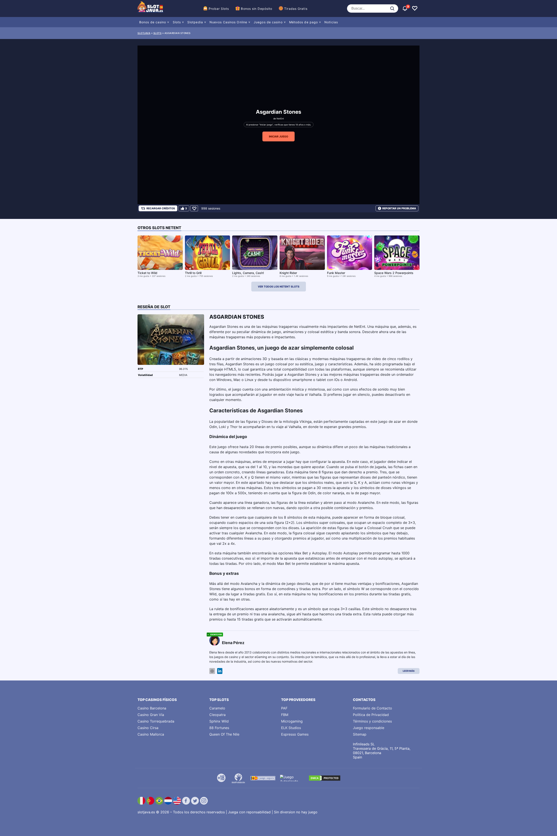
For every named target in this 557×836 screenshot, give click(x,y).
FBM (284, 714)
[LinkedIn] (219, 671)
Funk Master (336, 273)
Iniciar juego (278, 136)
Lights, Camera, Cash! (248, 273)
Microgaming (292, 721)
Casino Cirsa (148, 728)
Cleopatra (217, 714)
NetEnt (280, 118)
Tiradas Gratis (295, 8)
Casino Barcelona (152, 708)
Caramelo (217, 708)
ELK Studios (291, 728)
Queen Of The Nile (224, 734)
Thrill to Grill (193, 273)
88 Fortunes (219, 728)
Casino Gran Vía (151, 714)
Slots (177, 22)
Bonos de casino (152, 22)
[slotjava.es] (151, 8)
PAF (284, 708)
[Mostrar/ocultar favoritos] (415, 8)
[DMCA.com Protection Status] (324, 778)
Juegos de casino (268, 22)
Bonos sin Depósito (256, 8)
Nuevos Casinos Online (228, 22)
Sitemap (359, 734)
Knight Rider (288, 273)
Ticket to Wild (147, 273)
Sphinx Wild (219, 721)
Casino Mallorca (151, 734)
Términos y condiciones (372, 721)
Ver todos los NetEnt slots (278, 286)
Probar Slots (219, 8)
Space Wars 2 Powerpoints (393, 273)
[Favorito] (194, 208)
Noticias (331, 22)
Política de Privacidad (371, 714)
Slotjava (144, 33)
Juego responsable (368, 728)
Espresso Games (295, 734)
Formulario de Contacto (372, 708)
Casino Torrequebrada (156, 721)
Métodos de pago (303, 22)
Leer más (408, 670)
